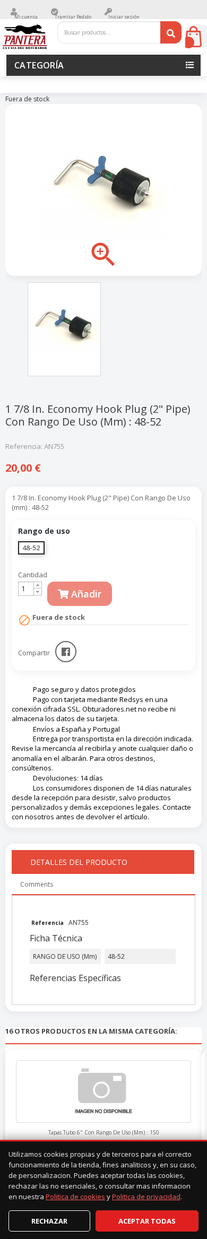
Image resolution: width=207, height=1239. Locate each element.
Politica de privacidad (146, 1196)
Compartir (65, 651)
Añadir (84, 593)
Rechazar (49, 1221)
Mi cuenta (26, 16)
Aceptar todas (147, 1221)
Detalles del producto (78, 862)
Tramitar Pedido (73, 16)
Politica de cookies (75, 1196)
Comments (36, 884)
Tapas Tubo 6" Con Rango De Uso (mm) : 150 (103, 1132)
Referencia (48, 922)
